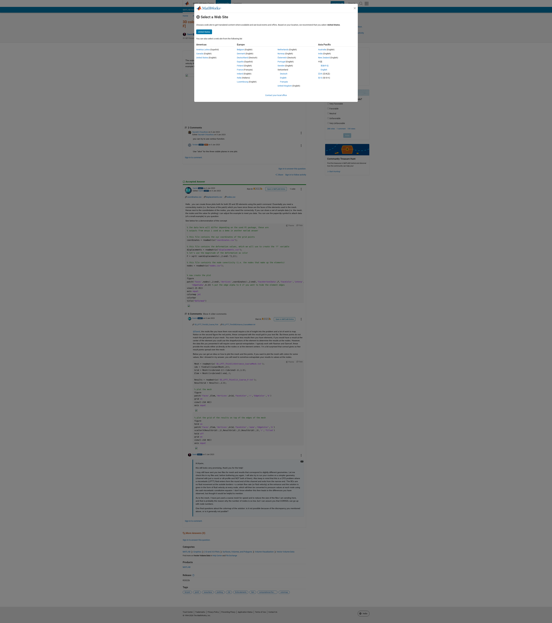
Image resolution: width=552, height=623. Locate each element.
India (320, 53)
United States (202, 57)
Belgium (240, 49)
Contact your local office (276, 95)
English (283, 78)
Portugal (281, 61)
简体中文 (325, 66)
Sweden (281, 66)
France (240, 70)
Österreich (282, 57)
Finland (240, 66)
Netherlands (283, 49)
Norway (281, 53)
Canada (199, 53)
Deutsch (283, 74)
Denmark (241, 53)
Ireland (240, 74)
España (240, 61)
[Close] (355, 8)
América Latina (203, 49)
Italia (239, 78)
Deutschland (242, 57)
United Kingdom (285, 86)
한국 (320, 78)
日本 (320, 74)
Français (284, 82)
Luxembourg (242, 82)
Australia (322, 49)
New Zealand (324, 57)
